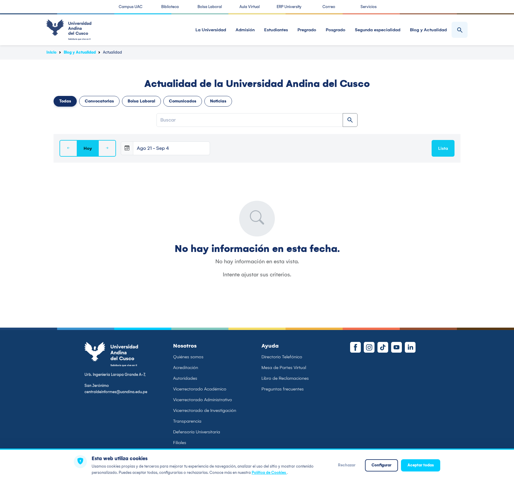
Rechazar (346, 465)
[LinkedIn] (410, 347)
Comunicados (182, 101)
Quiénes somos (188, 356)
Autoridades (185, 378)
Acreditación (185, 367)
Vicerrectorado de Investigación (204, 410)
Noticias (218, 101)
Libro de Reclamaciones (285, 378)
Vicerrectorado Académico (199, 389)
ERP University (289, 6)
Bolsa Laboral (210, 6)
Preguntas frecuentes (282, 389)
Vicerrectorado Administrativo (202, 399)
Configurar (381, 465)
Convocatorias (99, 101)
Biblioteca (170, 6)
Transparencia (187, 421)
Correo (328, 6)
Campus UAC (130, 6)
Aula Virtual (249, 6)
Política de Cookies (269, 472)
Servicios (369, 6)
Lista (443, 148)
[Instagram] (369, 347)
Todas (65, 101)
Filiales (179, 442)
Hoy (88, 148)
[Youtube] (396, 347)
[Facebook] (355, 347)
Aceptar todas (421, 465)
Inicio (51, 52)
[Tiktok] (382, 347)
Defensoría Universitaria (196, 432)
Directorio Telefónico (281, 356)
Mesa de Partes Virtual (283, 367)
